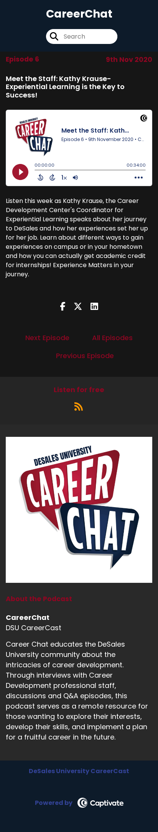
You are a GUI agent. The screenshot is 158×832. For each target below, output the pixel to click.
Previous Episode (85, 355)
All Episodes (112, 337)
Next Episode (47, 337)
